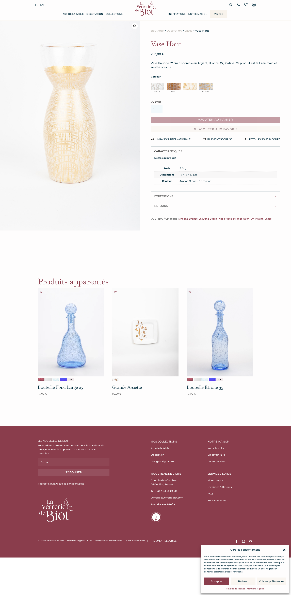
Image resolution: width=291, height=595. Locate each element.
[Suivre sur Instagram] (243, 541)
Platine (259, 218)
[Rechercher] (231, 5)
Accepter (216, 581)
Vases (188, 30)
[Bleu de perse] (63, 379)
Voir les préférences (271, 581)
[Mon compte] (254, 5)
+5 (71, 379)
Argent (183, 218)
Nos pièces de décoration (234, 218)
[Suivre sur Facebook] (236, 541)
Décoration (174, 30)
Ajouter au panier (215, 119)
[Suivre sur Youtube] (250, 541)
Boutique (157, 30)
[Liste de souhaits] (246, 5)
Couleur (156, 76)
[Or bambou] (115, 379)
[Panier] (238, 5)
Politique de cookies (235, 588)
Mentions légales (255, 588)
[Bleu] (56, 379)
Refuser (243, 581)
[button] (284, 549)
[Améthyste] (41, 379)
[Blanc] (48, 379)
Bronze (193, 218)
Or (252, 218)
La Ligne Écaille (208, 218)
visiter (218, 13)
